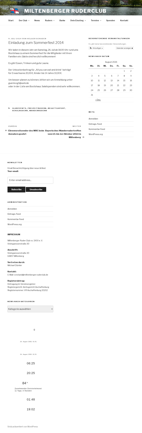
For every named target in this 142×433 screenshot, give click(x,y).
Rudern (48, 20)
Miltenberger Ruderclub (65, 11)
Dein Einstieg (77, 20)
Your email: (12, 171)
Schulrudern (20, 111)
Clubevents (19, 108)
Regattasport (56, 108)
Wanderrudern (38, 111)
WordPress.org (96, 134)
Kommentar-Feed (97, 129)
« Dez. (98, 100)
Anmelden (93, 119)
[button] (96, 48)
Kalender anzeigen (124, 48)
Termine (95, 20)
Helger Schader (36, 39)
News (37, 20)
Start (11, 20)
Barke (62, 20)
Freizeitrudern (37, 108)
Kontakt (124, 20)
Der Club (23, 20)
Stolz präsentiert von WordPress (22, 426)
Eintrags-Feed (95, 124)
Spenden (110, 20)
